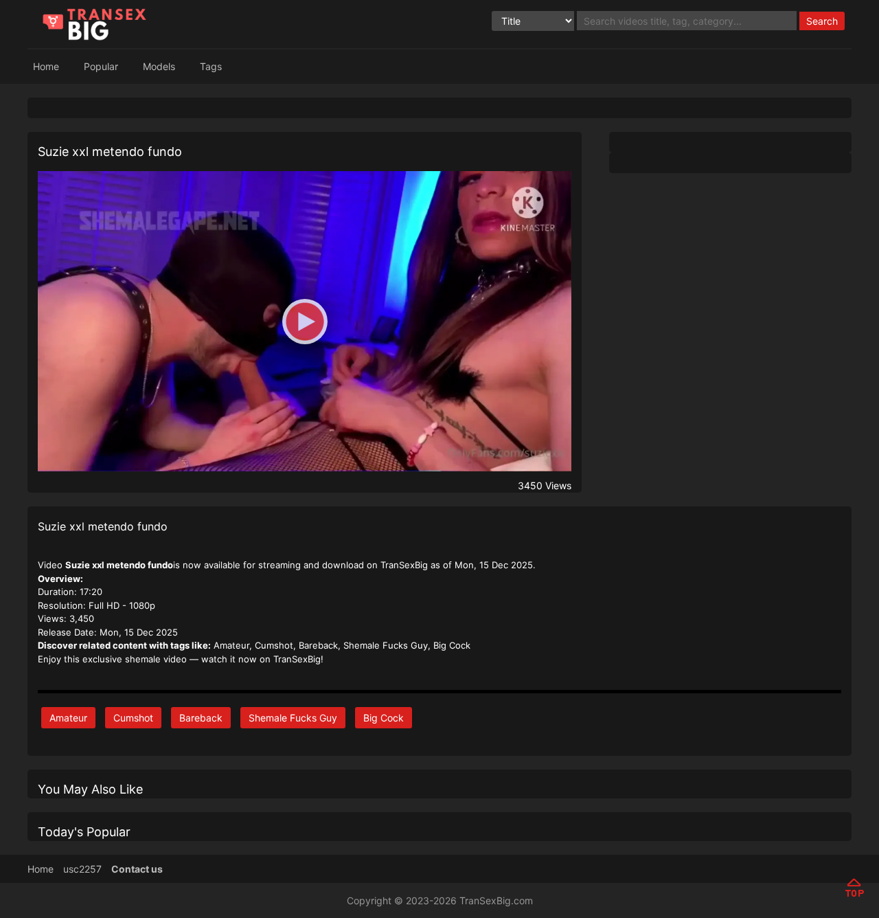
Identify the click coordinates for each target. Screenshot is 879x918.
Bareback (200, 718)
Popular (101, 66)
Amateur (68, 718)
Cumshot (133, 718)
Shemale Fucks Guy (293, 718)
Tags (211, 66)
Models (159, 66)
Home (46, 66)
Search (822, 21)
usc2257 (82, 869)
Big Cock (383, 718)
